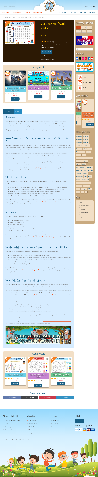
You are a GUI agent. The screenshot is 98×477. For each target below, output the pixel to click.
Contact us (79, 420)
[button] (31, 23)
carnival (88, 151)
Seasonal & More (37, 12)
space (85, 182)
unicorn (78, 189)
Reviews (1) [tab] (18, 111)
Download (15, 383)
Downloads (56, 423)
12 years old (79, 148)
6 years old (79, 139)
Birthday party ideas (86, 205)
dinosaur (78, 164)
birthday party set (80, 151)
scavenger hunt (85, 179)
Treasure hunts (5, 12)
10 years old (79, 145)
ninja (86, 176)
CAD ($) (84, 27)
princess (78, 179)
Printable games (20, 17)
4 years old (79, 136)
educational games (80, 167)
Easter (83, 164)
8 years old (79, 142)
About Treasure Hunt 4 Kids (12, 420)
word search (28, 17)
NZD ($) (78, 31)
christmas (78, 155)
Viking (89, 189)
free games (48, 56)
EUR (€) (89, 31)
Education (83, 217)
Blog (80, 202)
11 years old (86, 145)
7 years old (85, 139)
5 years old (85, 136)
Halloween (78, 173)
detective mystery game (81, 161)
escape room (79, 170)
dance (91, 158)
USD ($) (78, 27)
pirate (89, 176)
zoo (86, 192)
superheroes (79, 185)
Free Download (46, 52)
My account (12, 6)
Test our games (9, 427)
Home (5, 6)
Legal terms (32, 430)
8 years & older (82, 12)
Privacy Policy (33, 423)
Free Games (92, 12)
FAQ (30, 433)
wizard (78, 192)
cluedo (84, 155)
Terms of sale (32, 420)
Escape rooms (27, 12)
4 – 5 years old (62, 12)
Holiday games (84, 212)
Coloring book (79, 158)
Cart (54, 427)
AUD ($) (89, 27)
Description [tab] (8, 111)
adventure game (87, 148)
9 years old (85, 142)
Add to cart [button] (15, 99)
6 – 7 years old (72, 12)
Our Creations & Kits (86, 215)
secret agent (79, 182)
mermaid (85, 173)
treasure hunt (87, 185)
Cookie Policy (33, 427)
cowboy (86, 158)
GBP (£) (84, 31)
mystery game (79, 176)
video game (84, 189)
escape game (90, 167)
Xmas (82, 192)
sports (89, 182)
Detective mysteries (16, 12)
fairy (85, 170)
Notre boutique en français (12, 430)
